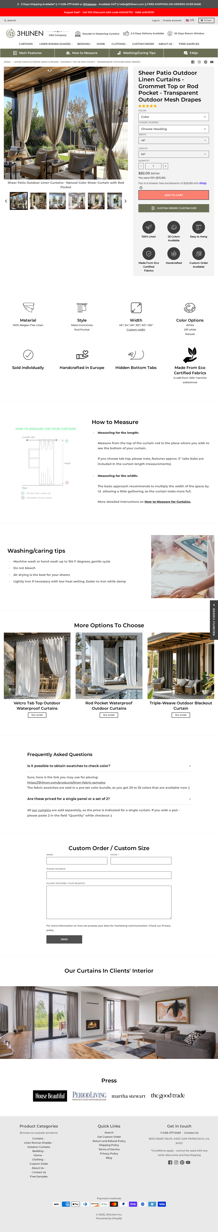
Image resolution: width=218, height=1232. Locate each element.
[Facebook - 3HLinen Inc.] (193, 62)
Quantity (144, 161)
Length (143, 148)
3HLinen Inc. (114, 1214)
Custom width (136, 329)
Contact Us (191, 1132)
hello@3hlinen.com (131, 4)
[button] (148, 106)
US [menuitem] (192, 20)
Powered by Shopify (109, 1218)
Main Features (30, 53)
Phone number (55, 869)
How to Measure (85, 53)
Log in (156, 20)
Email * (114, 854)
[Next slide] (121, 112)
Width (142, 134)
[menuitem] (19, 201)
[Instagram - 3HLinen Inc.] (199, 62)
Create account (172, 20)
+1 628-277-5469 (68, 4)
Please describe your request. (65, 883)
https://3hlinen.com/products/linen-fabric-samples (66, 782)
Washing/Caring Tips (139, 53)
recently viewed (213, 622)
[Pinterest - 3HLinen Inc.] (205, 62)
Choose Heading (148, 122)
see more (37, 715)
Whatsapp (89, 4)
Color (142, 110)
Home (7, 62)
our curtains (41, 810)
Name (49, 854)
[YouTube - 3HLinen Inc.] (211, 62)
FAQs (194, 53)
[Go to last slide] (12, 112)
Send (64, 939)
